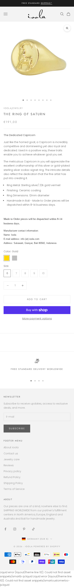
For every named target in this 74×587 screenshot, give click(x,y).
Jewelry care (12, 459)
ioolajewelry (13, 108)
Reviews (9, 465)
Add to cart (37, 299)
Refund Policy (12, 477)
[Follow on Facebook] (5, 529)
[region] (37, 367)
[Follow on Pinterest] (24, 529)
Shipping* (46, 3)
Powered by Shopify (47, 546)
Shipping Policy (13, 483)
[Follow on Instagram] (15, 529)
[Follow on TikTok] (33, 529)
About (8, 499)
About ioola (11, 447)
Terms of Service (14, 489)
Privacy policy (12, 471)
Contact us (11, 453)
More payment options (37, 318)
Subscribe (17, 428)
